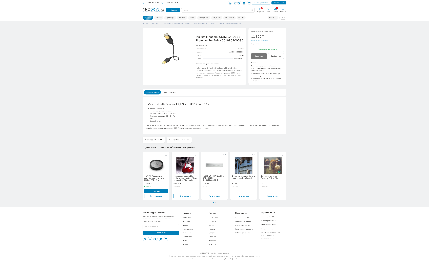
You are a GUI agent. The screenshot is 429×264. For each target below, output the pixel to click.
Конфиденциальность (244, 229)
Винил (192, 18)
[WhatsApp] (235, 3)
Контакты (212, 244)
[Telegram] (239, 3)
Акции (149, 18)
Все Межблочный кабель (179, 140)
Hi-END (241, 18)
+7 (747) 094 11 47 (152, 3)
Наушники (217, 18)
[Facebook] (244, 3)
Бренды (159, 18)
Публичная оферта (242, 233)
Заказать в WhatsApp (267, 49)
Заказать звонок (279, 3)
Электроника (203, 18)
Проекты (212, 221)
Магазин (187, 213)
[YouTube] (249, 3)
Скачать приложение (261, 3)
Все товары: (153, 140)
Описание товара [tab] (152, 92)
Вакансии (212, 240)
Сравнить (259, 56)
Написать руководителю (270, 232)
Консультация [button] (156, 196)
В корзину (156, 191)
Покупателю (241, 213)
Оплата (212, 233)
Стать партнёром (267, 235)
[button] (191, 32)
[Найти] (252, 10)
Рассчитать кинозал (268, 239)
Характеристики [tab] (170, 92)
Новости (212, 229)
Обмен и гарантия (242, 225)
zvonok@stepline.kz (268, 221)
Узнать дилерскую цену (259, 41)
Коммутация (229, 18)
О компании (213, 217)
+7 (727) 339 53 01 (171, 3)
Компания (213, 213)
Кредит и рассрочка (243, 221)
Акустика (182, 18)
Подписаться (161, 233)
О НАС (271, 18)
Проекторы (170, 18)
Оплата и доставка (242, 217)
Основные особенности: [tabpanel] (212, 116)
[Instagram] (230, 3)
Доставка (212, 237)
